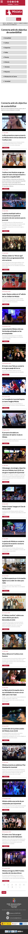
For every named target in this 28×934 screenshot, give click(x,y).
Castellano (10, 4)
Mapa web (16, 909)
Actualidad (7, 38)
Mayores (7, 71)
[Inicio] (13, 12)
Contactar (20, 909)
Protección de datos (10, 909)
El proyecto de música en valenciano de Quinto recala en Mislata (12, 435)
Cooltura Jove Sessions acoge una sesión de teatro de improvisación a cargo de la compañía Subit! (13, 174)
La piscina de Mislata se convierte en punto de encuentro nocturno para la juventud (13, 543)
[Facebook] (8, 2)
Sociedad (7, 81)
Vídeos (15, 23)
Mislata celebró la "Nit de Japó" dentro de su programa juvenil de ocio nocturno (13, 258)
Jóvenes (7, 67)
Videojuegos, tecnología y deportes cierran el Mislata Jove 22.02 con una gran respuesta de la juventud (13, 470)
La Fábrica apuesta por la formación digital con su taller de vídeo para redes (14, 580)
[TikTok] (17, 2)
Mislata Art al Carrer (10, 76)
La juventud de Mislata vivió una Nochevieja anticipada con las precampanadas (12, 331)
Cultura (6, 43)
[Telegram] (15, 2)
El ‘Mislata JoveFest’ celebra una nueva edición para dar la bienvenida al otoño (13, 617)
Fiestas (6, 57)
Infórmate (9, 23)
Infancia (6, 62)
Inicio (4, 23)
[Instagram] (12, 2)
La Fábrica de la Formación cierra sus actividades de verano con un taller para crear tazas (13, 692)
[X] (10, 2)
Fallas (6, 52)
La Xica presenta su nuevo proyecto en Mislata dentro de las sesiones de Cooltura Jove (14, 137)
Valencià (16, 4)
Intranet (24, 909)
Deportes (7, 47)
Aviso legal (4, 909)
